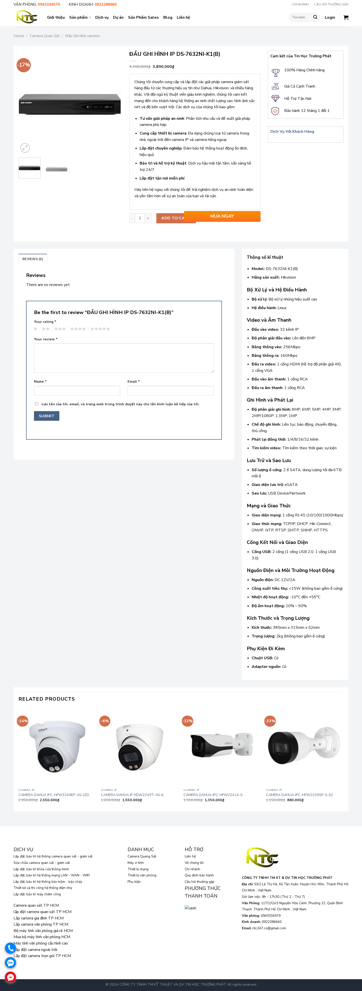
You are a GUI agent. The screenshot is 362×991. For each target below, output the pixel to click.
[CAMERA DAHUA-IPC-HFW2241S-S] (222, 747)
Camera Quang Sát (142, 856)
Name (40, 381)
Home (19, 36)
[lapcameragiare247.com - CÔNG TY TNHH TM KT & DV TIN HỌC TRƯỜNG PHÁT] (27, 17)
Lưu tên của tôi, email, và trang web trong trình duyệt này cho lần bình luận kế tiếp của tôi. (120, 404)
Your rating (45, 321)
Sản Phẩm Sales (143, 17)
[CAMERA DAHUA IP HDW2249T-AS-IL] (140, 747)
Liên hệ (183, 17)
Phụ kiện (134, 881)
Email (134, 381)
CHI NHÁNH (300, 4)
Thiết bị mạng (138, 869)
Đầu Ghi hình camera (82, 36)
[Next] (113, 102)
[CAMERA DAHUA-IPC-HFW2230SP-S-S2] (305, 747)
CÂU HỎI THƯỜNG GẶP (331, 4)
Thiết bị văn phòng (142, 875)
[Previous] (26, 102)
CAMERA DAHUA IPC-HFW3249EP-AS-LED (53, 795)
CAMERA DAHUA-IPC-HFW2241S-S (213, 795)
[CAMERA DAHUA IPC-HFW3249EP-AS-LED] (57, 747)
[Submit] (315, 17)
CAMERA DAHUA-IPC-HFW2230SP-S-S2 (299, 795)
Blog (167, 17)
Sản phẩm (78, 17)
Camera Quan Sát (45, 36)
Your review (46, 339)
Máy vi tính (136, 862)
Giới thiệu (56, 17)
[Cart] (346, 17)
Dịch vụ (102, 17)
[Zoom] (25, 148)
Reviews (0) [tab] (32, 259)
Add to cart (176, 218)
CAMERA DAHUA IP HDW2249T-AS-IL (132, 795)
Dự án (118, 17)
